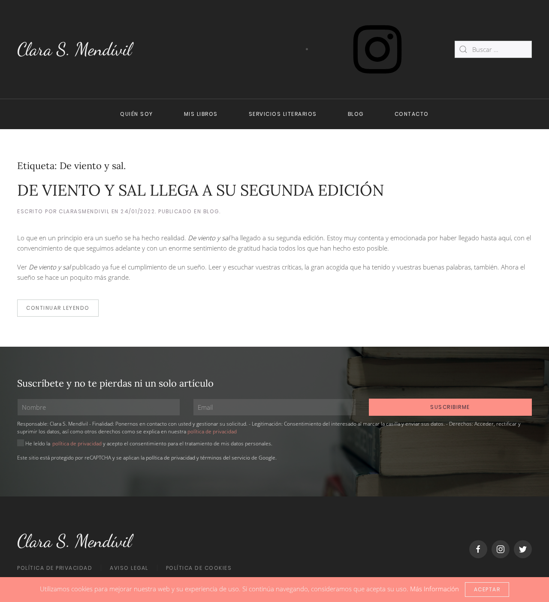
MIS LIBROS (201, 114)
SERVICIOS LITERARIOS (283, 114)
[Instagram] (377, 48)
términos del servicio (225, 457)
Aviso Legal (129, 568)
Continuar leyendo (58, 308)
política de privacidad (212, 431)
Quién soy (136, 114)
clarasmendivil (84, 211)
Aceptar (487, 589)
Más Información (434, 588)
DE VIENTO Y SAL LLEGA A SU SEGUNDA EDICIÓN (200, 190)
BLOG (356, 114)
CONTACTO (412, 114)
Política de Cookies (199, 568)
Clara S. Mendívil (74, 49)
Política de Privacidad (54, 568)
